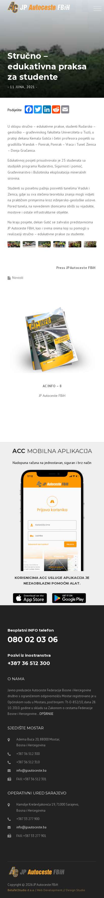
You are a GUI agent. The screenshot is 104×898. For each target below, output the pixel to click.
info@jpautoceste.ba (31, 770)
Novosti (17, 278)
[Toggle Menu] (97, 8)
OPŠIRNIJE (46, 714)
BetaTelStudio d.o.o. (46, 890)
